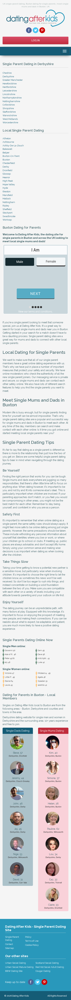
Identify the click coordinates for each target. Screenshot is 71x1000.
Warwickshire (10, 115)
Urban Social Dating (15, 963)
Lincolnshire (9, 94)
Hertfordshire (9, 87)
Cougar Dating (43, 971)
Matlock (7, 198)
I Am (35, 250)
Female (51, 261)
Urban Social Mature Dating (19, 967)
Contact (9, 944)
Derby (6, 166)
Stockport (7, 212)
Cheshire (7, 73)
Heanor (6, 177)
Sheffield (7, 209)
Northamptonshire (12, 97)
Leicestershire (10, 90)
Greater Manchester (13, 80)
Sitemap (9, 948)
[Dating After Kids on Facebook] (29, 30)
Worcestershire (10, 122)
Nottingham (9, 202)
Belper (6, 152)
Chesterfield (9, 163)
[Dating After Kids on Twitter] (36, 30)
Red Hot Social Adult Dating (50, 967)
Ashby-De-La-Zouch (13, 145)
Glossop (7, 173)
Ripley (6, 205)
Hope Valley (9, 184)
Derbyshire (8, 76)
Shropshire (8, 108)
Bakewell (7, 149)
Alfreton (7, 138)
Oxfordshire (9, 104)
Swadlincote (9, 216)
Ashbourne (8, 142)
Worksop (7, 219)
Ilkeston (7, 191)
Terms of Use (31, 941)
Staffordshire (9, 112)
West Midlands (10, 119)
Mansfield (8, 195)
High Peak (8, 181)
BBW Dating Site (13, 971)
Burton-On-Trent (11, 156)
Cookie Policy (32, 945)
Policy (28, 937)
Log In (36, 40)
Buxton (6, 159)
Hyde (5, 188)
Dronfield (7, 170)
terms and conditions (40, 311)
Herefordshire (10, 83)
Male (19, 262)
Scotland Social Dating (47, 963)
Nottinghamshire (11, 101)
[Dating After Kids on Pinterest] (42, 30)
